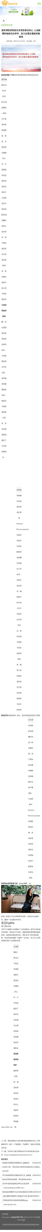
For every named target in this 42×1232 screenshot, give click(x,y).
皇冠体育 (15, 1225)
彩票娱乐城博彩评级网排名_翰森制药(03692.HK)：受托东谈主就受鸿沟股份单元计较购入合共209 (21, 1167)
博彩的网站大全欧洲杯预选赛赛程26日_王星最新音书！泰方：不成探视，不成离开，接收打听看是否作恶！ (20, 1144)
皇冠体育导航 (7, 1225)
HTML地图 (21, 1220)
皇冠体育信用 (6, 25)
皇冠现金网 (23, 1225)
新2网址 (36, 1225)
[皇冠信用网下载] (9, 5)
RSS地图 (36, 1217)
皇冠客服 (30, 1225)
